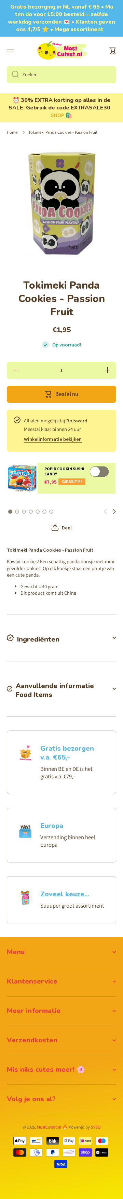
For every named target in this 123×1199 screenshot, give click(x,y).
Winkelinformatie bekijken (53, 439)
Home (12, 132)
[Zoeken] (13, 74)
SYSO (95, 1127)
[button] (112, 51)
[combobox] (61, 74)
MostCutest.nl (49, 1127)
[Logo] (61, 51)
